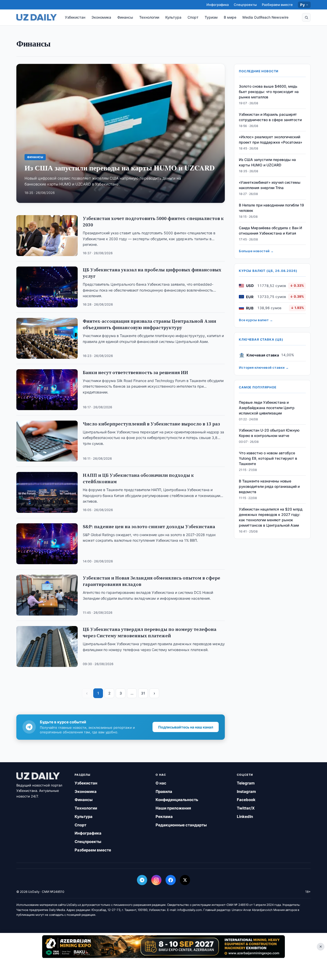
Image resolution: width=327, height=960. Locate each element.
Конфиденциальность (177, 799)
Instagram (246, 791)
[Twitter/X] (185, 880)
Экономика (101, 17)
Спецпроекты (245, 5)
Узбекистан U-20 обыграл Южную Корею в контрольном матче (269, 433)
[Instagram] (156, 880)
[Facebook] (171, 880)
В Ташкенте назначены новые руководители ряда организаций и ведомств (269, 486)
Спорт (193, 17)
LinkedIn (245, 816)
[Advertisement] (163, 946)
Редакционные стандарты (181, 825)
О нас (161, 783)
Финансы (125, 17)
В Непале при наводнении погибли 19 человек (271, 208)
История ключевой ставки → (264, 367)
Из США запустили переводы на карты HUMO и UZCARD (267, 162)
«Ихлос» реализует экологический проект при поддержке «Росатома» (270, 139)
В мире (230, 17)
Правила (164, 791)
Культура (173, 17)
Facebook (246, 799)
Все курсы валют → (256, 320)
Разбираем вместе (277, 5)
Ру (302, 5)
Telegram (246, 783)
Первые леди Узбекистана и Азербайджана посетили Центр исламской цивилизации (267, 407)
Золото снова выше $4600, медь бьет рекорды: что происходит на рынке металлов (269, 91)
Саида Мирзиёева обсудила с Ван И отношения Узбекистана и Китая (270, 230)
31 (143, 693)
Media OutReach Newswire (265, 17)
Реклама (164, 816)
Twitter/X (246, 808)
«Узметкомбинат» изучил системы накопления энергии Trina (269, 185)
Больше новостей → (256, 251)
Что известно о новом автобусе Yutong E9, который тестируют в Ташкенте (268, 458)
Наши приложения (173, 808)
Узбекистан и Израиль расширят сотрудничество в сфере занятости (270, 117)
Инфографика (217, 5)
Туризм (211, 17)
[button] (306, 17)
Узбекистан (75, 17)
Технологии (149, 17)
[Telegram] (142, 880)
